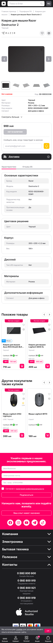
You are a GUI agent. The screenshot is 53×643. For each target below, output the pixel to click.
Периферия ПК (25, 11)
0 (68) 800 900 (26, 573)
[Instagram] (18, 523)
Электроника (12, 542)
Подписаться (26, 495)
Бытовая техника (15, 549)
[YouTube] (26, 523)
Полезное (9, 557)
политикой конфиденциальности (30, 489)
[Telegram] (35, 523)
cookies (19, 629)
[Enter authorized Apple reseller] (27, 611)
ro (48, 3)
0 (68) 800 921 (26, 587)
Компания (10, 534)
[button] (4, 59)
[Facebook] (10, 523)
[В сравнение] (48, 33)
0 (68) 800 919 (26, 597)
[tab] (9, 167)
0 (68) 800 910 (26, 580)
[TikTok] (43, 523)
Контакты (9, 564)
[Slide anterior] (44, 315)
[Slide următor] (49, 315)
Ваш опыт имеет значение (27, 513)
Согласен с (25, 489)
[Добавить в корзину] (22, 366)
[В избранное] (42, 33)
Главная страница (9, 11)
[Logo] (4, 4)
